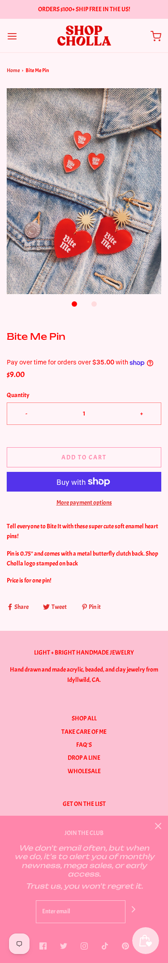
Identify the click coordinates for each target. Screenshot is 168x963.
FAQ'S (84, 745)
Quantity (18, 395)
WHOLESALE (84, 771)
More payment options (84, 502)
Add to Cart (84, 457)
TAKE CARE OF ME (84, 732)
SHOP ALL (84, 718)
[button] (84, 191)
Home (13, 70)
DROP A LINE (84, 758)
